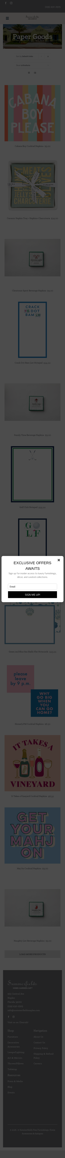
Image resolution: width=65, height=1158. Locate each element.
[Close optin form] (59, 561)
